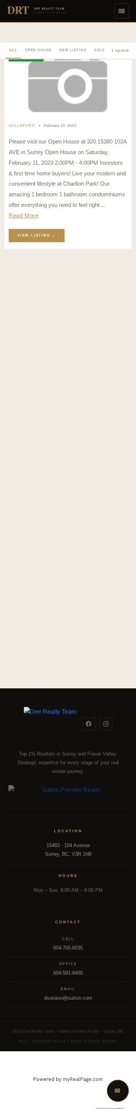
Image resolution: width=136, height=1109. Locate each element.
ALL (13, 50)
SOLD (99, 50)
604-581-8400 (68, 973)
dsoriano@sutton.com (68, 998)
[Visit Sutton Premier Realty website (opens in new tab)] (68, 794)
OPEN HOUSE (38, 50)
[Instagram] (106, 724)
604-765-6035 (68, 948)
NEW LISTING (73, 50)
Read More (23, 215)
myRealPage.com (83, 1079)
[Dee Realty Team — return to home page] (50, 724)
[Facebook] (88, 724)
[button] (121, 11)
